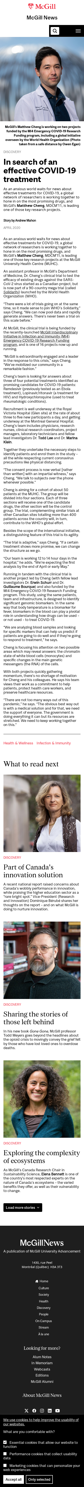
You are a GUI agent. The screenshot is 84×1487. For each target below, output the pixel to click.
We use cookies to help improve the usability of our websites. (41, 1422)
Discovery (12, 857)
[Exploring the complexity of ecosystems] (42, 1099)
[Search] (55, 31)
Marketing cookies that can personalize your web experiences (41, 1467)
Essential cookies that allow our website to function (40, 1444)
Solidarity (11, 292)
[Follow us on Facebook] (34, 1411)
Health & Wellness (18, 743)
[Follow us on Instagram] (42, 1411)
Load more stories (20, 1207)
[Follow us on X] (26, 1411)
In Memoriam (42, 1363)
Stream (44, 1327)
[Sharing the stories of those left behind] (42, 960)
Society (59, 49)
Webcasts (42, 1369)
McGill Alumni (42, 1381)
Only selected (39, 1479)
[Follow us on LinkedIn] (50, 1411)
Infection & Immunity (54, 743)
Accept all (14, 1479)
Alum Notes (42, 1357)
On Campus (43, 1321)
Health (43, 1301)
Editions (42, 1375)
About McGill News (42, 1395)
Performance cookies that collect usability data (40, 1456)
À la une (43, 1334)
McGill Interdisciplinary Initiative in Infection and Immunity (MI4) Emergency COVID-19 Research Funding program (40, 338)
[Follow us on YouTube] (57, 1411)
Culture (39, 49)
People (43, 1314)
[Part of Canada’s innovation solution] (42, 813)
